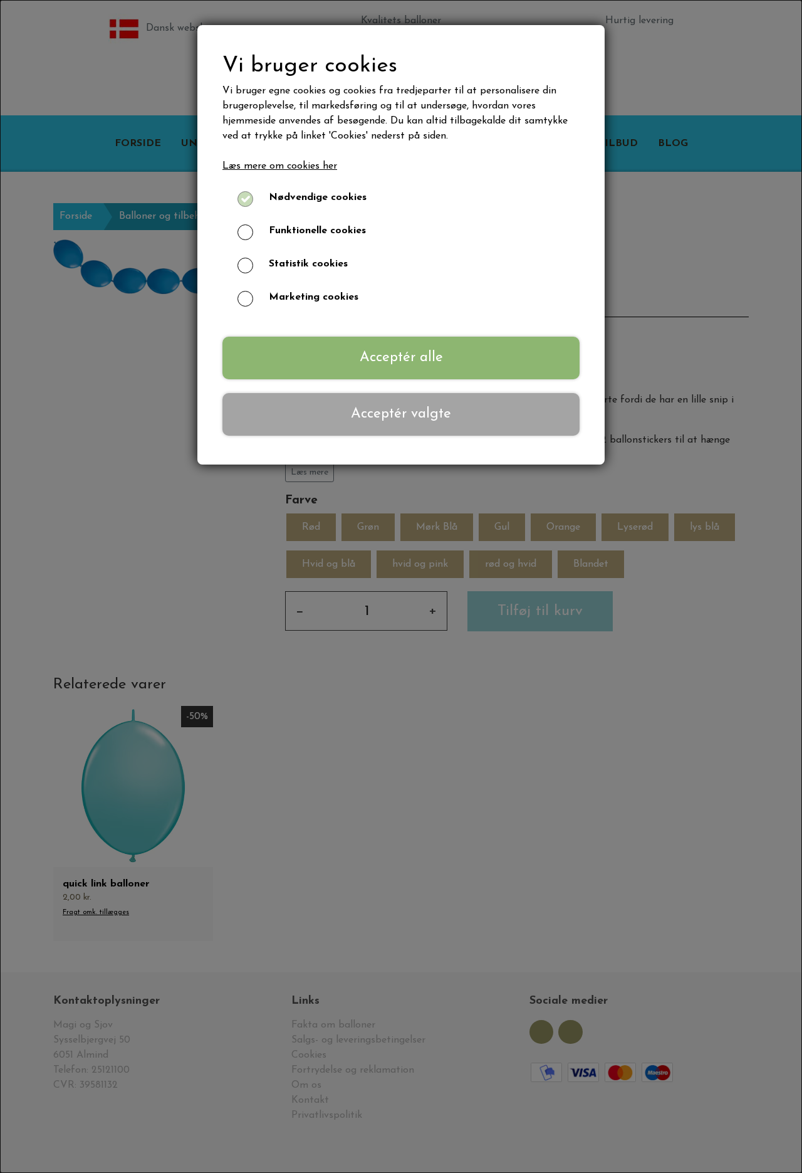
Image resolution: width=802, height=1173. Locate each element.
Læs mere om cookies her (279, 166)
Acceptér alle (401, 357)
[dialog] (401, 586)
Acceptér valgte (401, 414)
